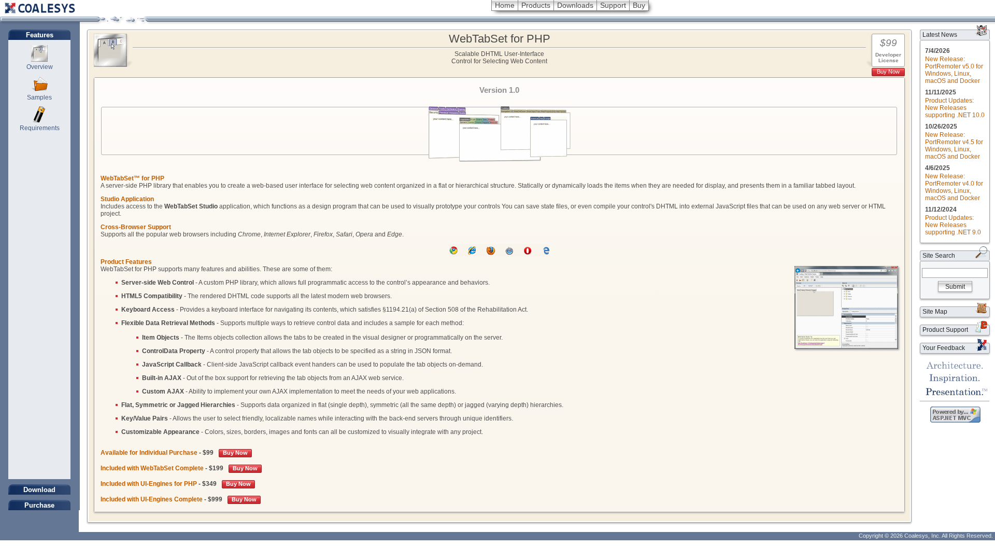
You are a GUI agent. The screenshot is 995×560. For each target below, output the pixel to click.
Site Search (938, 255)
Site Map (934, 311)
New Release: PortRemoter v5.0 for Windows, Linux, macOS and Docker (954, 70)
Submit (955, 286)
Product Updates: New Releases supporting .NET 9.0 (953, 225)
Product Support (945, 329)
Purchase (39, 505)
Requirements (40, 128)
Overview (39, 67)
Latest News (939, 34)
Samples (39, 97)
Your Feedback (943, 348)
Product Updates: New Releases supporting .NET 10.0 (955, 108)
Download (39, 490)
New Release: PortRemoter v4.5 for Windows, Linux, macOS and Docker (954, 145)
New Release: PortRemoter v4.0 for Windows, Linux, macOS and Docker (954, 187)
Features (39, 35)
